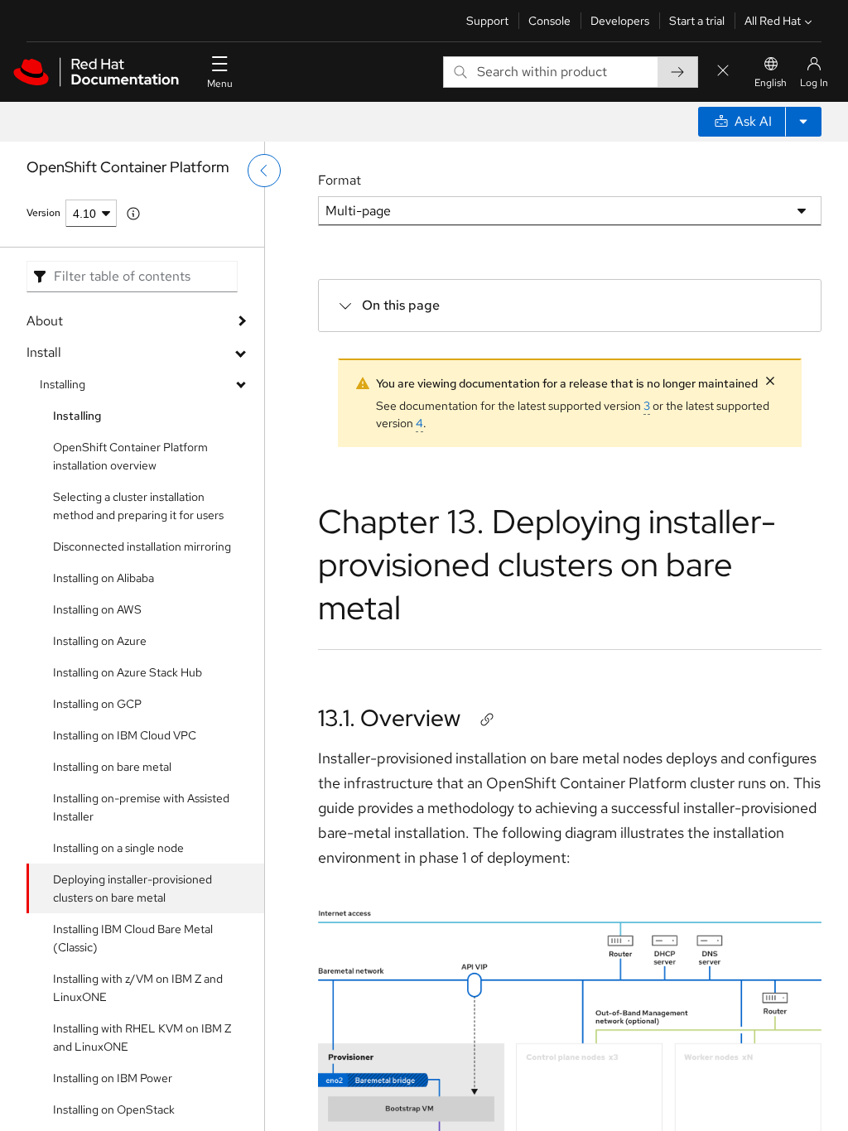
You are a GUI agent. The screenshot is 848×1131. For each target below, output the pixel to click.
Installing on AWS (97, 609)
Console (549, 20)
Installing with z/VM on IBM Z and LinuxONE (138, 987)
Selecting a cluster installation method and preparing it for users (138, 505)
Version (43, 212)
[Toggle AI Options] (803, 122)
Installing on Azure (100, 640)
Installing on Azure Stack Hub (127, 672)
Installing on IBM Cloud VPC (124, 735)
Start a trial (697, 20)
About (44, 321)
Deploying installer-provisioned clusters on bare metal (132, 888)
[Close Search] (723, 71)
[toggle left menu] (264, 170)
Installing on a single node (118, 847)
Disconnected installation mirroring (142, 546)
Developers (619, 20)
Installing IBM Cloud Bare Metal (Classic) (133, 938)
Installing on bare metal (112, 766)
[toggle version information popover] (133, 213)
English (770, 82)
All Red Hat (772, 20)
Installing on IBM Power (112, 1078)
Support (487, 20)
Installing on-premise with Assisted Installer (141, 807)
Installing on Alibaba (103, 577)
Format (339, 180)
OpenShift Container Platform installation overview (130, 456)
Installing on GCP (97, 703)
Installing (62, 384)
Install (43, 352)
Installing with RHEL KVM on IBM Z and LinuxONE (142, 1037)
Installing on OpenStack (114, 1109)
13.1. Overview (389, 718)
